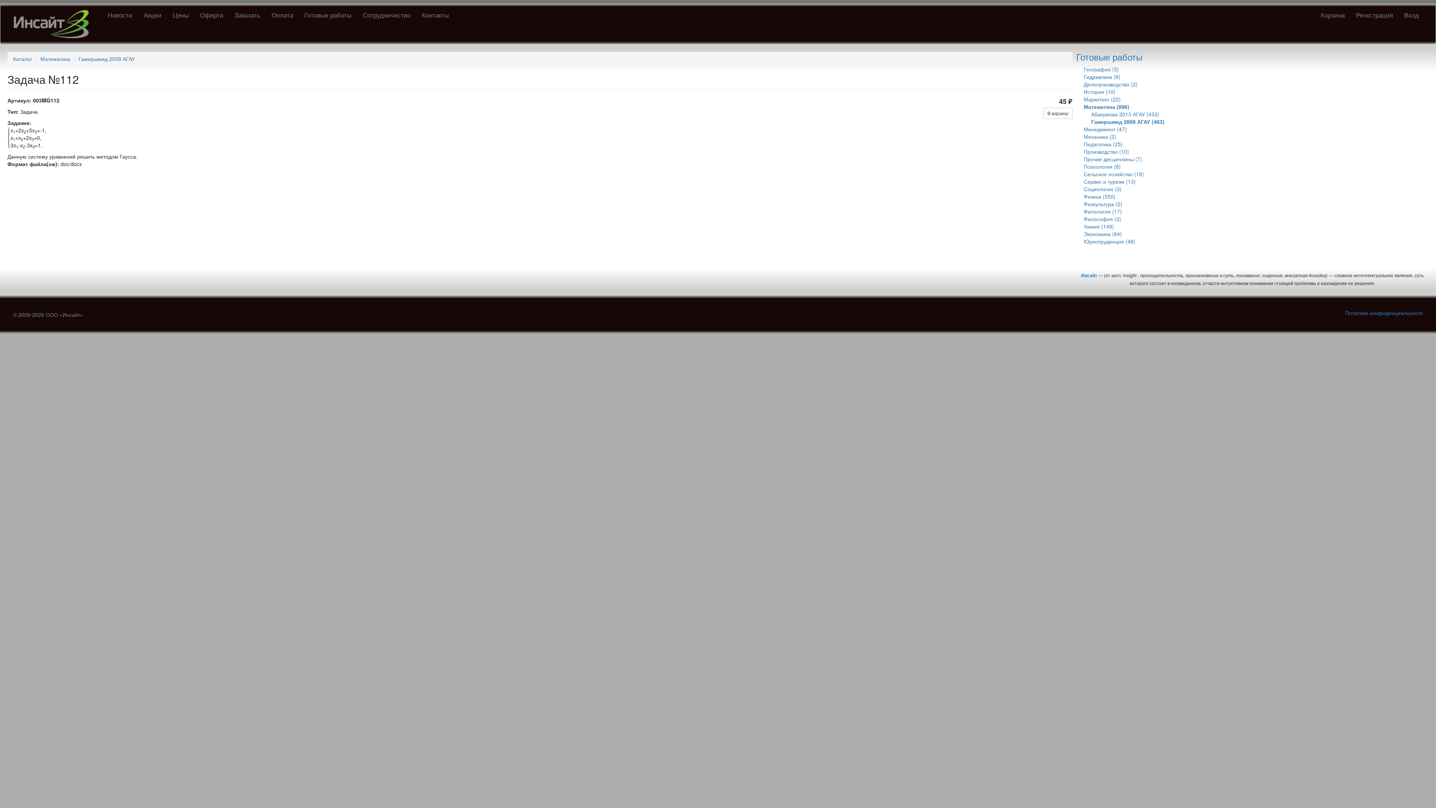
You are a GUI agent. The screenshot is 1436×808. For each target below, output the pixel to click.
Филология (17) (1103, 211)
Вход (1411, 14)
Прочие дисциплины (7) (1113, 159)
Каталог (22, 58)
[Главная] (54, 24)
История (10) (1100, 91)
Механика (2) (1100, 136)
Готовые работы (328, 14)
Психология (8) (1102, 166)
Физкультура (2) (1103, 204)
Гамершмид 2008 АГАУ (107, 58)
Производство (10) (1106, 151)
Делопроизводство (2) (1111, 84)
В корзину (1057, 113)
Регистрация (1374, 14)
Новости (120, 14)
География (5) (1101, 69)
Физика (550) (1100, 196)
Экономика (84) (1103, 234)
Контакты (435, 14)
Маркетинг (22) (1102, 99)
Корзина (1333, 14)
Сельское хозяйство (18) (1114, 174)
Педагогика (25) (1103, 144)
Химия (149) (1099, 226)
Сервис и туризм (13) (1110, 181)
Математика (55, 58)
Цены (181, 14)
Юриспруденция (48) (1109, 241)
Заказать (247, 14)
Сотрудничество (387, 14)
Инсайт (1089, 275)
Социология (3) (1103, 189)
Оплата (282, 14)
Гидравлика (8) (1102, 76)
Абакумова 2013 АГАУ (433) (1125, 114)
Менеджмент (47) (1105, 129)
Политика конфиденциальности (1384, 312)
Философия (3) (1102, 219)
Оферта (211, 14)
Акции (153, 14)
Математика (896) (1106, 106)
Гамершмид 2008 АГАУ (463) (1128, 121)
